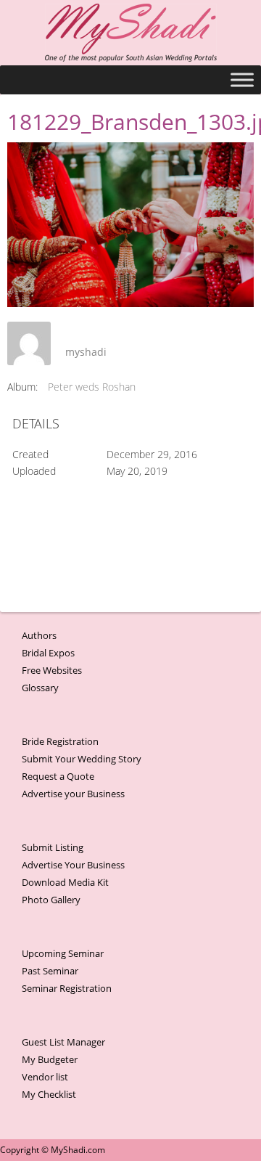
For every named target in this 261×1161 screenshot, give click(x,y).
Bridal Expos (48, 652)
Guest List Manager (63, 1041)
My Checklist (49, 1094)
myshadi (86, 352)
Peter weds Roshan (92, 387)
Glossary (40, 687)
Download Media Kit (65, 882)
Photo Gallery (51, 899)
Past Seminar (50, 970)
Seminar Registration (67, 988)
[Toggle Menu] (242, 79)
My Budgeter (50, 1059)
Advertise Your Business (73, 864)
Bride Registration (60, 741)
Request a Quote (58, 776)
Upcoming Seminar (63, 953)
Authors (39, 635)
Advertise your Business (73, 793)
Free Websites (52, 670)
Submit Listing (52, 847)
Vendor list (45, 1076)
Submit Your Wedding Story (81, 758)
